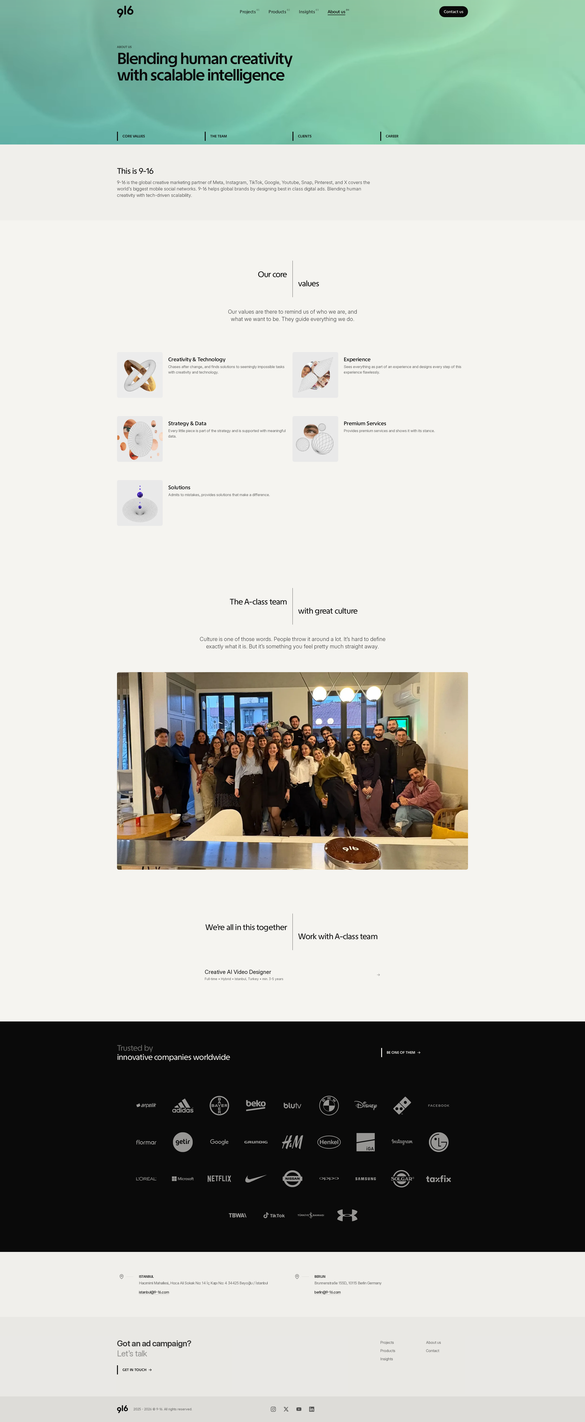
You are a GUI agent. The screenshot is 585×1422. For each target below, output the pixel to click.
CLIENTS (304, 136)
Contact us (453, 11)
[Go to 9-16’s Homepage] (125, 11)
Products (387, 1350)
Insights (386, 1359)
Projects (387, 1342)
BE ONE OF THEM (401, 1052)
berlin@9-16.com (327, 1292)
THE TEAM (218, 136)
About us (433, 1342)
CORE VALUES (133, 136)
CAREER (392, 136)
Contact (432, 1350)
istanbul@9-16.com (154, 1292)
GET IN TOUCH (134, 1370)
